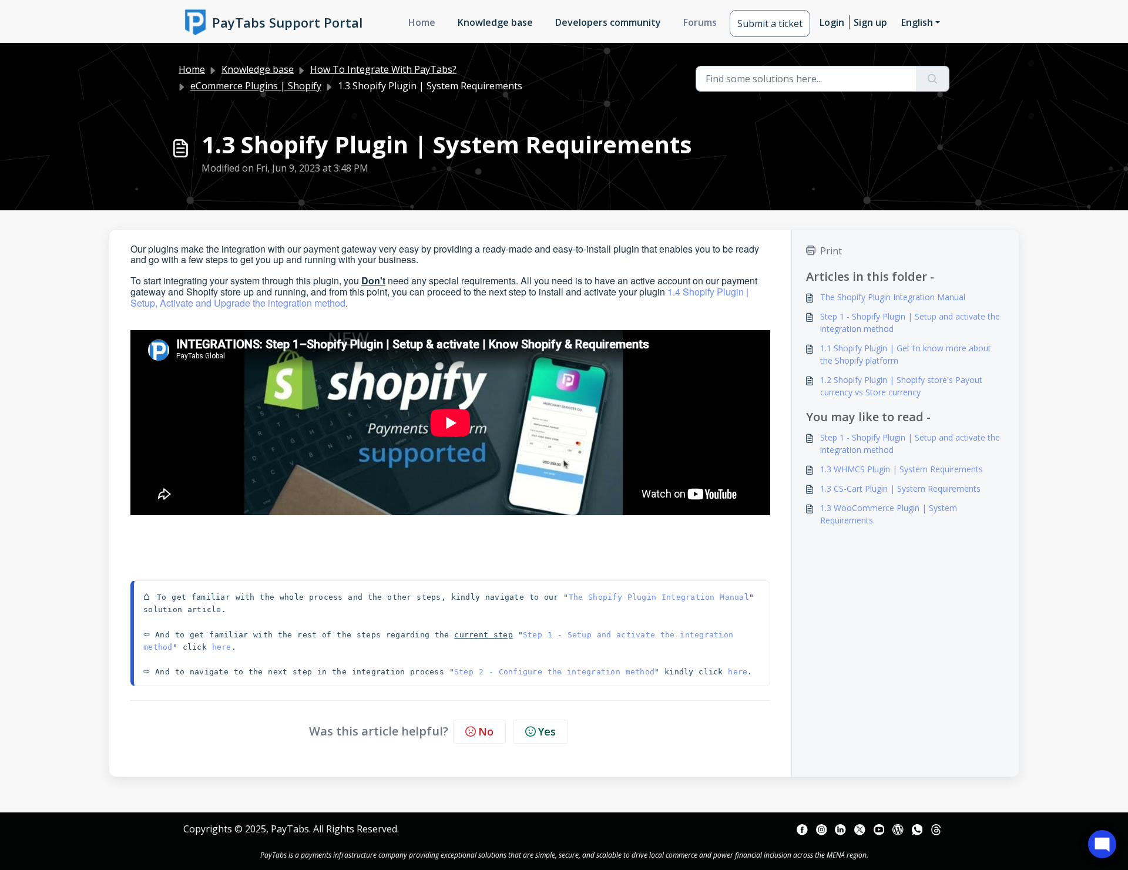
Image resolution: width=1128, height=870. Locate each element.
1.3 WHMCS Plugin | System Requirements (901, 469)
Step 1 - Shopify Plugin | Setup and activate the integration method (910, 322)
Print (831, 250)
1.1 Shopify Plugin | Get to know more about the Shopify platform (905, 354)
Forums (700, 22)
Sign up (870, 22)
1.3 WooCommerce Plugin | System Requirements (888, 514)
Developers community (608, 22)
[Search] (932, 79)
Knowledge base (495, 22)
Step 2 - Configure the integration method (554, 671)
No (486, 731)
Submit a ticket (770, 23)
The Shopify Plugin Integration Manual (659, 597)
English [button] (917, 22)
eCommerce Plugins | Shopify (255, 85)
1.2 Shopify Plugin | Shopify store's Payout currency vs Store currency (901, 386)
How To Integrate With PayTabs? (383, 69)
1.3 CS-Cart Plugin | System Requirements (900, 488)
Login (832, 22)
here (221, 647)
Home (421, 22)
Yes (547, 731)
